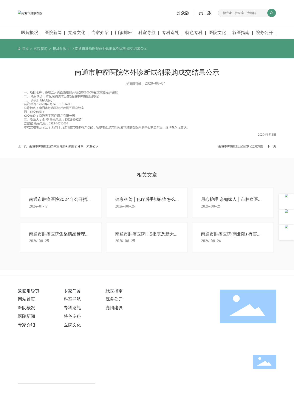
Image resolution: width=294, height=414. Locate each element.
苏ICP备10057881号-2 (262, 372)
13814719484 (28, 407)
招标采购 (60, 49)
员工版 (205, 12)
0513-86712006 (31, 401)
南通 (234, 377)
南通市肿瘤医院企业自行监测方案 (240, 146)
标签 (244, 377)
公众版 (182, 12)
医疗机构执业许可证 (262, 377)
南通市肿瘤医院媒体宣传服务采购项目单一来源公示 (63, 146)
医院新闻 (40, 49)
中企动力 (224, 377)
